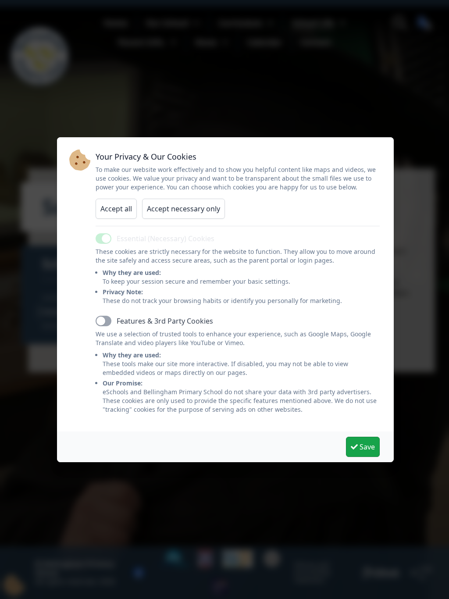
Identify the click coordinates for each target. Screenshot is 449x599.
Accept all (116, 209)
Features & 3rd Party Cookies (165, 321)
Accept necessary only (183, 209)
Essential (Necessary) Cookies (165, 238)
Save (366, 447)
